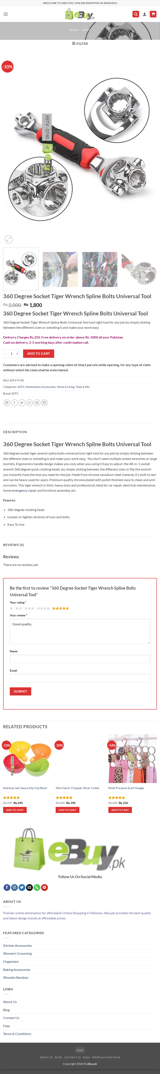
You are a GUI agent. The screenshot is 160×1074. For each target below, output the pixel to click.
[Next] (148, 150)
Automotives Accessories (40, 387)
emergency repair (24, 490)
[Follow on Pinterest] (44, 887)
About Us (10, 1002)
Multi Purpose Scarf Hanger (126, 788)
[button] (5, 14)
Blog (6, 1010)
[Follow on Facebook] (7, 887)
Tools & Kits (83, 387)
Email (13, 670)
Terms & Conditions (17, 1034)
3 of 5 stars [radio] (28, 608)
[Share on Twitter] (22, 402)
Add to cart (38, 353)
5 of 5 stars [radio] (60, 608)
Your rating (18, 602)
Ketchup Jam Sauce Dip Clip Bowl (25, 788)
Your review (18, 615)
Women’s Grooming (17, 953)
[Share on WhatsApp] (7, 402)
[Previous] (11, 150)
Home (73, 30)
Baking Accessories (16, 969)
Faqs (6, 1026)
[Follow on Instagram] (14, 887)
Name (14, 651)
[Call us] (37, 887)
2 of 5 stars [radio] (18, 608)
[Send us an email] (29, 887)
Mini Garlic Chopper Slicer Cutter (78, 788)
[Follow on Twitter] (22, 887)
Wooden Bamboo (15, 977)
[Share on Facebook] (14, 402)
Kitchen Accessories (17, 945)
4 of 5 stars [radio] (42, 608)
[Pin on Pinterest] (37, 402)
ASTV (86, 30)
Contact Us (11, 1018)
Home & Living (65, 387)
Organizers (11, 961)
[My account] (144, 14)
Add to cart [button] (15, 810)
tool (38, 475)
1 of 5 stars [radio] (11, 608)
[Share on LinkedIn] (44, 402)
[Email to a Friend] (29, 402)
